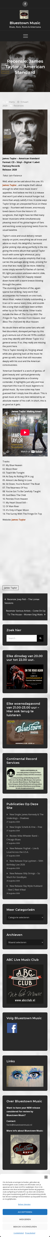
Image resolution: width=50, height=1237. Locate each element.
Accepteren (25, 1212)
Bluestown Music (25, 23)
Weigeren (25, 1219)
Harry (12, 101)
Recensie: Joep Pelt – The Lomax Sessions (22, 601)
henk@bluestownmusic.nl (19, 1124)
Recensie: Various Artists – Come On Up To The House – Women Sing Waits (25, 612)
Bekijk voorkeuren (25, 1226)
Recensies (19, 105)
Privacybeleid (30, 1233)
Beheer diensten (24, 1204)
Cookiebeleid (19, 1233)
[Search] (40, 638)
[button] (46, 1177)
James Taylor (19, 519)
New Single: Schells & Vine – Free (26, 827)
